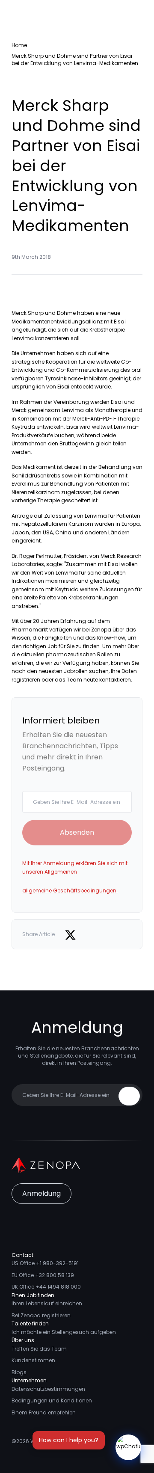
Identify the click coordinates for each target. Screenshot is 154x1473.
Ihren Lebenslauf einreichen (47, 1303)
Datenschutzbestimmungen (48, 1389)
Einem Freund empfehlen (44, 1412)
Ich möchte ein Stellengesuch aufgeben (64, 1332)
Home (19, 45)
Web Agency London (57, 1441)
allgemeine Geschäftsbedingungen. (70, 890)
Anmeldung (41, 1193)
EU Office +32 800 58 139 (43, 1275)
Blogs (19, 1372)
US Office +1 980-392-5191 (45, 1263)
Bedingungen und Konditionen (52, 1400)
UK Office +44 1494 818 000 (46, 1286)
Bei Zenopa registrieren (41, 1315)
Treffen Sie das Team (39, 1348)
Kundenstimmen (33, 1360)
